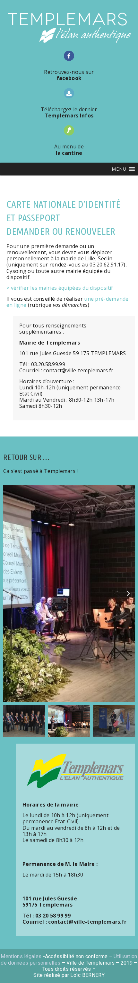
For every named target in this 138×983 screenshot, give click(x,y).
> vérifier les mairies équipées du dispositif (59, 287)
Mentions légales (21, 956)
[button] (119, 169)
